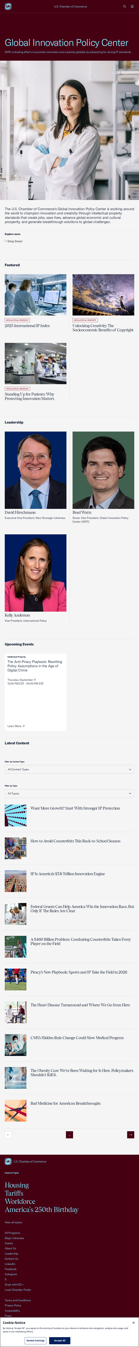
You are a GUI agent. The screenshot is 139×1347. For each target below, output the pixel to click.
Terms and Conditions (18, 1300)
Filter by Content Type (14, 761)
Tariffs (14, 1193)
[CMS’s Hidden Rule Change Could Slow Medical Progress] (15, 1045)
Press (8, 1315)
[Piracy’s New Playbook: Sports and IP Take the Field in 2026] (15, 979)
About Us (10, 1248)
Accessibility (12, 1310)
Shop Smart (15, 241)
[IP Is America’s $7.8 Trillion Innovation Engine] (15, 881)
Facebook (11, 1269)
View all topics (13, 1222)
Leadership (11, 1253)
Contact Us (11, 1258)
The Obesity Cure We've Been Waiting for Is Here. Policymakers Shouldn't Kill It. (82, 1072)
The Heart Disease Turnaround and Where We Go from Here (80, 1005)
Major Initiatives (14, 1238)
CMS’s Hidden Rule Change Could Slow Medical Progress (77, 1037)
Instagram (11, 1274)
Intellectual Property (17, 320)
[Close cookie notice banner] (133, 1322)
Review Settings (36, 1340)
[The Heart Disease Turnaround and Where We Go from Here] (15, 1012)
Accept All (59, 1340)
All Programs (12, 1233)
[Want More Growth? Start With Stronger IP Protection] (15, 815)
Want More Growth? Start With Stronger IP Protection (75, 808)
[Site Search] (125, 6)
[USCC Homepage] (69, 1161)
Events (9, 1243)
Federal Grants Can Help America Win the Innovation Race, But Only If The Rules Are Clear (82, 908)
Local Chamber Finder (18, 1289)
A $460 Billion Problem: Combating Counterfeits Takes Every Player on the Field (81, 941)
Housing (17, 1185)
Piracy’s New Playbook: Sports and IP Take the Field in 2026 (79, 972)
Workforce (20, 1201)
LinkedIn (10, 1264)
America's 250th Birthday (41, 1209)
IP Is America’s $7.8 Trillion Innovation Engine (68, 873)
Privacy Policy (13, 1305)
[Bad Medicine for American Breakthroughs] (15, 1111)
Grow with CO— (14, 1284)
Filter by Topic (11, 786)
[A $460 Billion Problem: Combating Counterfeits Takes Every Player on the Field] (15, 947)
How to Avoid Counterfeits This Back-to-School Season (75, 841)
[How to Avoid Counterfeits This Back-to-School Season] (15, 848)
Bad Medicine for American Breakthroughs (66, 1103)
